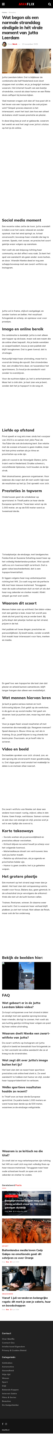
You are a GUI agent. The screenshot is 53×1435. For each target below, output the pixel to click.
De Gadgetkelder (10, 1405)
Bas (7, 1262)
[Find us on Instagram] (6, 1424)
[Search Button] (49, 4)
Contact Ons (8, 1343)
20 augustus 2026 (20, 1211)
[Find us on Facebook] (2, 1424)
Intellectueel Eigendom (13, 1346)
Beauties (12, 12)
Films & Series (9, 1397)
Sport (5, 1246)
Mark (15, 44)
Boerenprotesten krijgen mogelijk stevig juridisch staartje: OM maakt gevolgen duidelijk (25, 1204)
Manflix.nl (5, 1430)
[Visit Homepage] (26, 4)
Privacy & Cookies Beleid (14, 1350)
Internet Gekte (9, 1393)
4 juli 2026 (15, 1262)
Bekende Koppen (10, 1389)
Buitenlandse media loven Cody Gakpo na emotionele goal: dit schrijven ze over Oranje (22, 1254)
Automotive (11, 1196)
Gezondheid (8, 1370)
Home (4, 12)
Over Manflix (8, 1339)
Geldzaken (7, 1294)
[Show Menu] (3, 4)
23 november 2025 (30, 44)
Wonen (5, 1378)
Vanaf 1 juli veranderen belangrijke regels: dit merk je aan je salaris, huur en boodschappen (26, 1301)
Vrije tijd (6, 1374)
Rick (10, 1211)
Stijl (4, 1386)
